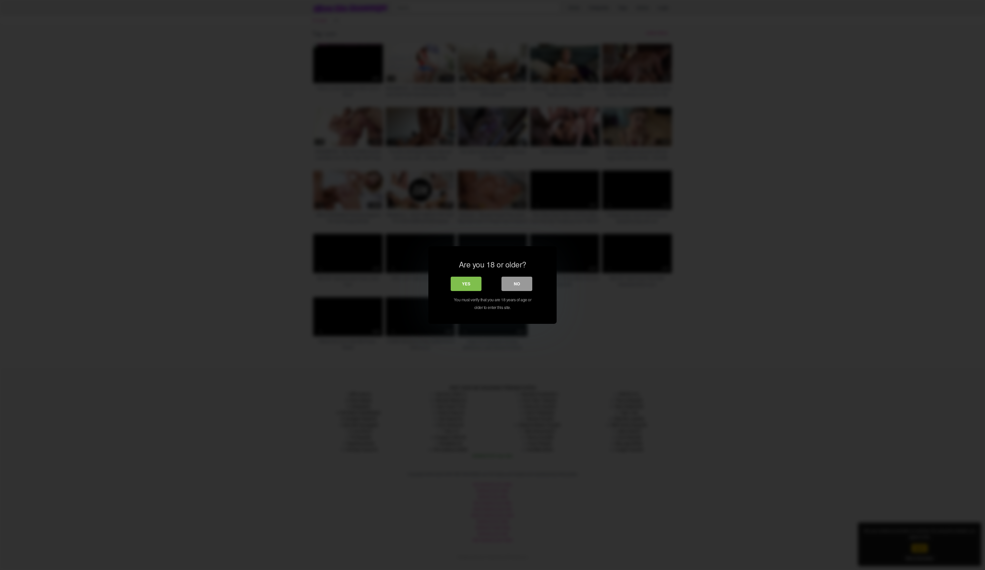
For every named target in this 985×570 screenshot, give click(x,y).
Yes (466, 284)
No (517, 284)
